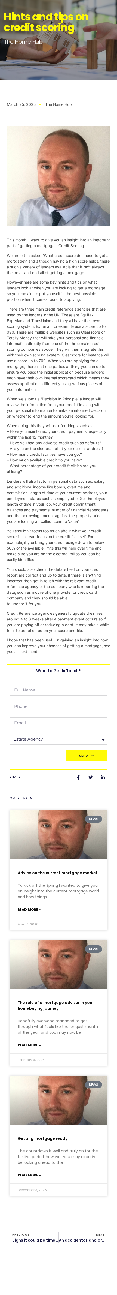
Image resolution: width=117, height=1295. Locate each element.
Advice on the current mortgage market (58, 873)
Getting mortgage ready (42, 1138)
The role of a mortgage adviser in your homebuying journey (56, 1005)
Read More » (29, 909)
